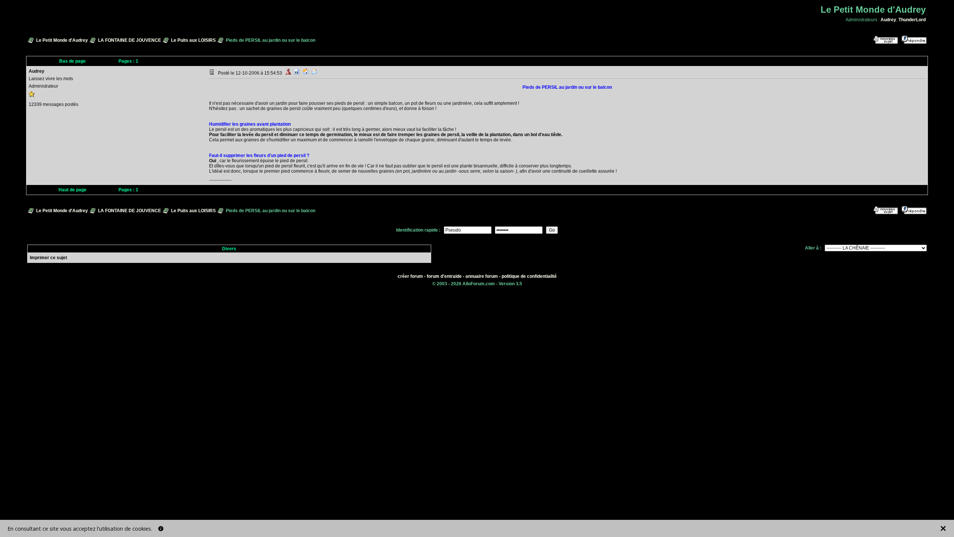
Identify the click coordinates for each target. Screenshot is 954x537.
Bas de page (72, 61)
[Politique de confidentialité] (161, 528)
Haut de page (72, 189)
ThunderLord (912, 19)
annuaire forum (481, 276)
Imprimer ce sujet (48, 257)
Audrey (888, 19)
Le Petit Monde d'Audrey (62, 40)
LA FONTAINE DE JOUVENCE (129, 40)
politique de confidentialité (529, 276)
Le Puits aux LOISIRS (193, 40)
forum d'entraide (444, 276)
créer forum (410, 276)
